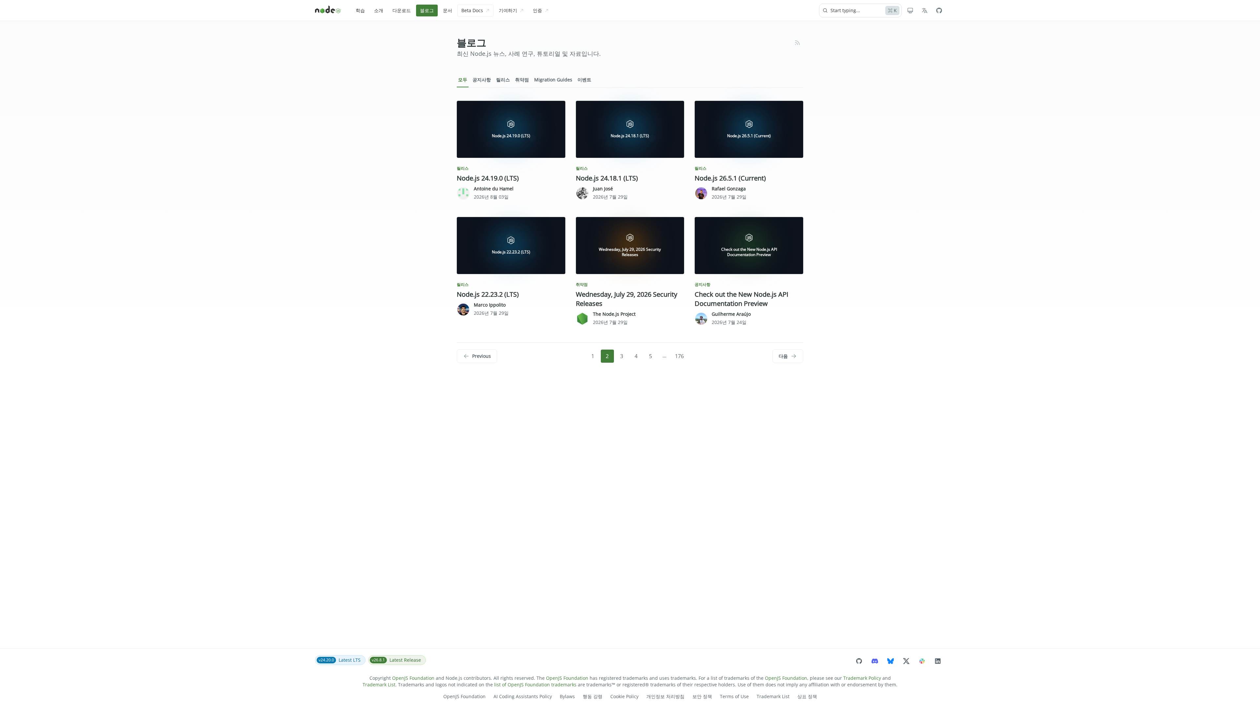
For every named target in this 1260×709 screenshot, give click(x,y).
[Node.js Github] (939, 10)
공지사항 (481, 79)
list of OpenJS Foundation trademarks (535, 684)
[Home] (328, 10)
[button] (477, 356)
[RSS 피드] (797, 43)
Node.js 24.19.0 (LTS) (488, 178)
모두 (462, 79)
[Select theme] (910, 10)
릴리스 (503, 79)
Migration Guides (553, 79)
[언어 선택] (925, 10)
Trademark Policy (862, 678)
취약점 (522, 79)
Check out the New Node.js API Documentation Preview (741, 299)
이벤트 (584, 79)
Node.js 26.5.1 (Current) (730, 178)
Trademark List (379, 684)
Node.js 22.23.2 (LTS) (488, 294)
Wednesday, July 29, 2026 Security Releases (626, 299)
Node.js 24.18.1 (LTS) (607, 178)
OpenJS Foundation (413, 678)
